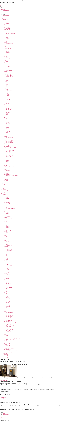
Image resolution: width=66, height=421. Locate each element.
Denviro (5, 44)
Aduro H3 (7, 80)
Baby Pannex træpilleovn (9, 262)
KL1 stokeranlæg (8, 58)
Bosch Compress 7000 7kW (9, 154)
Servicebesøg (3, 9)
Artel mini (5, 85)
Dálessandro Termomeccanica (10, 43)
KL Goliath (7, 57)
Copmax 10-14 (7, 160)
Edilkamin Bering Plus (8, 52)
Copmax (5, 159)
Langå (5, 60)
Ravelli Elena (7, 122)
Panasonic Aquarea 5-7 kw (9, 170)
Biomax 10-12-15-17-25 (7, 29)
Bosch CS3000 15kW (8, 157)
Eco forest (5, 88)
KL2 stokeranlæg (8, 234)
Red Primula (7, 135)
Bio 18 (6, 25)
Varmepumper (4, 143)
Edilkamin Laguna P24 (8, 229)
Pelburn (5, 65)
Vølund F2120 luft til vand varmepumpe (9, 173)
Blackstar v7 (7, 37)
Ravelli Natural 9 (8, 131)
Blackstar (5, 36)
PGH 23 (7, 243)
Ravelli (5, 119)
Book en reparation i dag (6, 10)
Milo (4, 117)
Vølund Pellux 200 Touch (9, 74)
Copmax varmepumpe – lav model (10, 164)
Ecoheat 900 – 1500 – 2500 (7, 48)
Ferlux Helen (7, 276)
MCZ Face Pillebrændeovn (9, 112)
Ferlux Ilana (7, 102)
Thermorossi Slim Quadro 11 (9, 141)
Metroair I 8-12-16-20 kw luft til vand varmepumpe (10, 166)
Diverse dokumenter (5, 19)
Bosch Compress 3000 (8, 149)
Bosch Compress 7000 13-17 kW (10, 150)
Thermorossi (5, 136)
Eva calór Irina (7, 95)
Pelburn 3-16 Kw (8, 66)
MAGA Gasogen (6, 180)
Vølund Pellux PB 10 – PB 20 (9, 76)
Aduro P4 (7, 83)
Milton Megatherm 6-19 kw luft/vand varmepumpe (10, 342)
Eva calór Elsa (7, 94)
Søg (0, 6)
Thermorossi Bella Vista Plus (9, 137)
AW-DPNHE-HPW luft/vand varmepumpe (11, 147)
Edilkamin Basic (8, 50)
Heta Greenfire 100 (8, 105)
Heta (4, 104)
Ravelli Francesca (8, 123)
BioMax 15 (7, 31)
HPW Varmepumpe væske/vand (10, 144)
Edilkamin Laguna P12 (8, 53)
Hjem (2, 8)
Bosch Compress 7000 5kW (9, 328)
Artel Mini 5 (7, 86)
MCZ (4, 110)
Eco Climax (5, 46)
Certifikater (4, 17)
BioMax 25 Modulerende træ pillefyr (10, 33)
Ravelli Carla (7, 295)
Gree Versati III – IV (6, 165)
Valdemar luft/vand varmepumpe (8, 347)
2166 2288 (2, 4)
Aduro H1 (7, 78)
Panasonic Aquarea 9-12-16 (9, 171)
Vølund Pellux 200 (8, 248)
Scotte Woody (6, 69)
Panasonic (5, 169)
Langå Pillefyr (7, 61)
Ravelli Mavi (7, 127)
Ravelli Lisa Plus (8, 126)
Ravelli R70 (7, 132)
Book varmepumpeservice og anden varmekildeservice (10, 11)
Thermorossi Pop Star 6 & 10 (9, 140)
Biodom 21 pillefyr (8, 201)
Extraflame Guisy (8, 99)
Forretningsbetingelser (4, 417)
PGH (4, 67)
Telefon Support (5, 12)
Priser (3, 13)
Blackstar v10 (7, 38)
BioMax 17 (7, 32)
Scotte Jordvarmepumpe (9, 145)
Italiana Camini (6, 281)
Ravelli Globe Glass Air (8, 124)
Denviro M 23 (7, 45)
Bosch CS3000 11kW (8, 156)
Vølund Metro (6, 71)
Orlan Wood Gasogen (7, 182)
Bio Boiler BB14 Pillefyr (7, 27)
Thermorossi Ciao (8, 138)
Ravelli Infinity (7, 300)
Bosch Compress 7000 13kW (9, 151)
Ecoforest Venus (8, 91)
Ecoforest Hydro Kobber (9, 90)
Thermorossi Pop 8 (8, 314)
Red (4, 133)
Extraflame (5, 98)
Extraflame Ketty (8, 100)
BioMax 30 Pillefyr (8, 210)
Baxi (4, 196)
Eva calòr (7, 93)
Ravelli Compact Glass (8, 121)
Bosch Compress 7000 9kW (9, 155)
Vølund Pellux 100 (8, 72)
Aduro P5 (7, 84)
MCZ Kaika (7, 114)
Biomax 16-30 (6, 34)
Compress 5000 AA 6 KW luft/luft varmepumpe (12, 176)
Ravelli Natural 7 (8, 130)
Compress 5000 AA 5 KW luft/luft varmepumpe (12, 175)
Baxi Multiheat (7, 23)
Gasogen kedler (5, 178)
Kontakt (2, 18)
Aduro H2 (7, 79)
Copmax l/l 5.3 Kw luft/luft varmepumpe (11, 177)
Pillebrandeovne (5, 77)
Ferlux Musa (7, 103)
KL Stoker (5, 56)
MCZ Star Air (7, 116)
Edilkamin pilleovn (6, 267)
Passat (6, 64)
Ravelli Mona (7, 128)
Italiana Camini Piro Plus (9, 108)
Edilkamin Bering (8, 51)
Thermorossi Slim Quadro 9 (9, 142)
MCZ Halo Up (7, 113)
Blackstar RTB (7, 39)
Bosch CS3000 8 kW (8, 333)
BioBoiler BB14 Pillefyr (8, 28)
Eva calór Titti (7, 97)
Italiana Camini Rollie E (8, 109)
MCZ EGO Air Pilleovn (8, 111)
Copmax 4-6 (7, 161)
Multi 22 (5, 62)
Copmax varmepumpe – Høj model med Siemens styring (13, 163)
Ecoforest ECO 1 (8, 89)
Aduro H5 (7, 81)
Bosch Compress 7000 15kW (9, 152)
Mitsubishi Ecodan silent (7, 168)
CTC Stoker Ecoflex (8, 41)
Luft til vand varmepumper (7, 146)
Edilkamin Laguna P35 (8, 55)
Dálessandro (5, 42)
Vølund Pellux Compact (9, 75)
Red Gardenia (7, 309)
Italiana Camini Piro (8, 107)
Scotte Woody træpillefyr (9, 70)
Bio (4, 24)
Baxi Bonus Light (6, 179)
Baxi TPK (7, 22)
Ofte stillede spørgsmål (6, 15)
